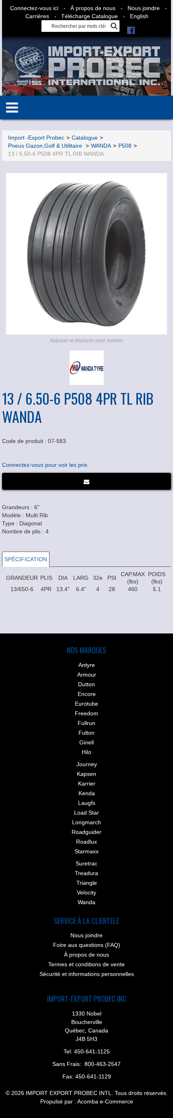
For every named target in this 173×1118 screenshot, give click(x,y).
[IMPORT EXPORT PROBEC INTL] (86, 66)
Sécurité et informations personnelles (86, 974)
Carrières (37, 16)
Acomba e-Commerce (105, 1101)
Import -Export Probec (36, 137)
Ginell (86, 742)
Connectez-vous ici (34, 8)
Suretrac (86, 863)
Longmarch (86, 822)
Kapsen (86, 774)
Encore (87, 694)
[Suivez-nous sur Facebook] (131, 30)
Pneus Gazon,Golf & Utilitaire (46, 145)
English (139, 16)
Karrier (86, 783)
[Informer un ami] (86, 481)
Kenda (86, 793)
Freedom (86, 713)
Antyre (86, 665)
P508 (125, 145)
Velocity (86, 892)
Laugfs (86, 803)
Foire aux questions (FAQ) (86, 945)
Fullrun (86, 723)
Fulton (86, 732)
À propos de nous (92, 8)
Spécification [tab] (25, 559)
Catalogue (85, 137)
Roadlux (86, 841)
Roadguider (86, 832)
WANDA (101, 145)
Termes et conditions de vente (86, 964)
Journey (86, 764)
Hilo (86, 752)
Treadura (86, 873)
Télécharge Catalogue (89, 16)
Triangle (86, 883)
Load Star (86, 812)
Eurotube (86, 703)
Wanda (86, 902)
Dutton (86, 684)
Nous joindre (144, 8)
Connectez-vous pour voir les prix (44, 465)
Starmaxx (86, 851)
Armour (86, 674)
